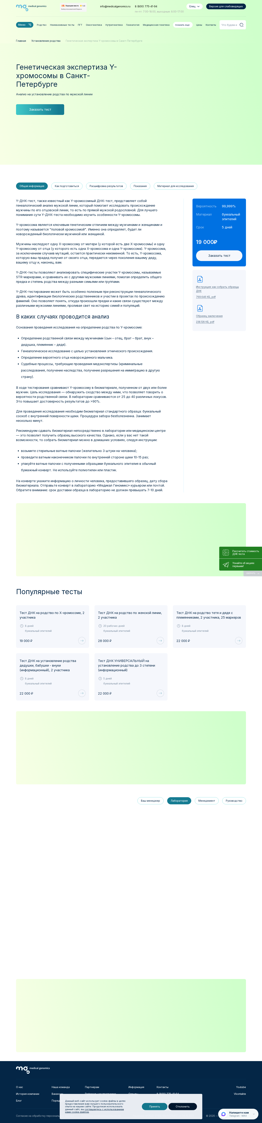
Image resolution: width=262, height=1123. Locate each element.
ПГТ (80, 24)
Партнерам (92, 1087)
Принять (154, 1106)
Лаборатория (179, 800)
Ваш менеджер (150, 800)
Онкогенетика (94, 24)
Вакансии (57, 1093)
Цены (199, 24)
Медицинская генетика (156, 24)
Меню (21, 24)
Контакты (211, 24)
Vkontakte (240, 1093)
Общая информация (32, 186)
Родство (42, 24)
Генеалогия (132, 24)
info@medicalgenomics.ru (115, 6)
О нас (19, 1087)
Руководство (234, 800)
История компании (27, 1093)
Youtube (241, 1087)
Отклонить (183, 1106)
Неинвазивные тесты (62, 24)
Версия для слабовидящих (226, 6)
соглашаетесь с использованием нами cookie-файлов (94, 1111)
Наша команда (61, 1087)
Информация (136, 1087)
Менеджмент (206, 800)
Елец (192, 6)
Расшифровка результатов (106, 186)
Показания (140, 186)
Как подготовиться (67, 186)
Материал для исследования (175, 186)
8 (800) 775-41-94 (146, 6)
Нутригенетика (114, 24)
